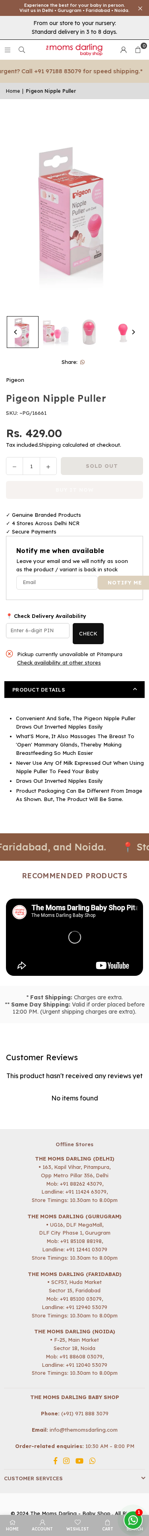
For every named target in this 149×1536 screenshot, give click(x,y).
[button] (138, 50)
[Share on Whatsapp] (82, 362)
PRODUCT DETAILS (38, 689)
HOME (12, 1529)
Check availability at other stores (59, 662)
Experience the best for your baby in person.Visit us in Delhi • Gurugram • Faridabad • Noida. (74, 8)
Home (13, 91)
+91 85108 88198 (81, 1241)
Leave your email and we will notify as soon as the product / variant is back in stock (72, 565)
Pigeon (15, 380)
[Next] (133, 332)
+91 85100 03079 (81, 1299)
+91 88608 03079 (81, 1356)
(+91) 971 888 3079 (84, 1413)
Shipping (50, 445)
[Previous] (16, 332)
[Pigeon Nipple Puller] (22, 332)
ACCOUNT (42, 1529)
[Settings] (123, 50)
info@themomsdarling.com (84, 1430)
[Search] (22, 50)
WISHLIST (77, 1529)
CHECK (88, 633)
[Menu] (7, 50)
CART (107, 1529)
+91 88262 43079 (81, 1183)
